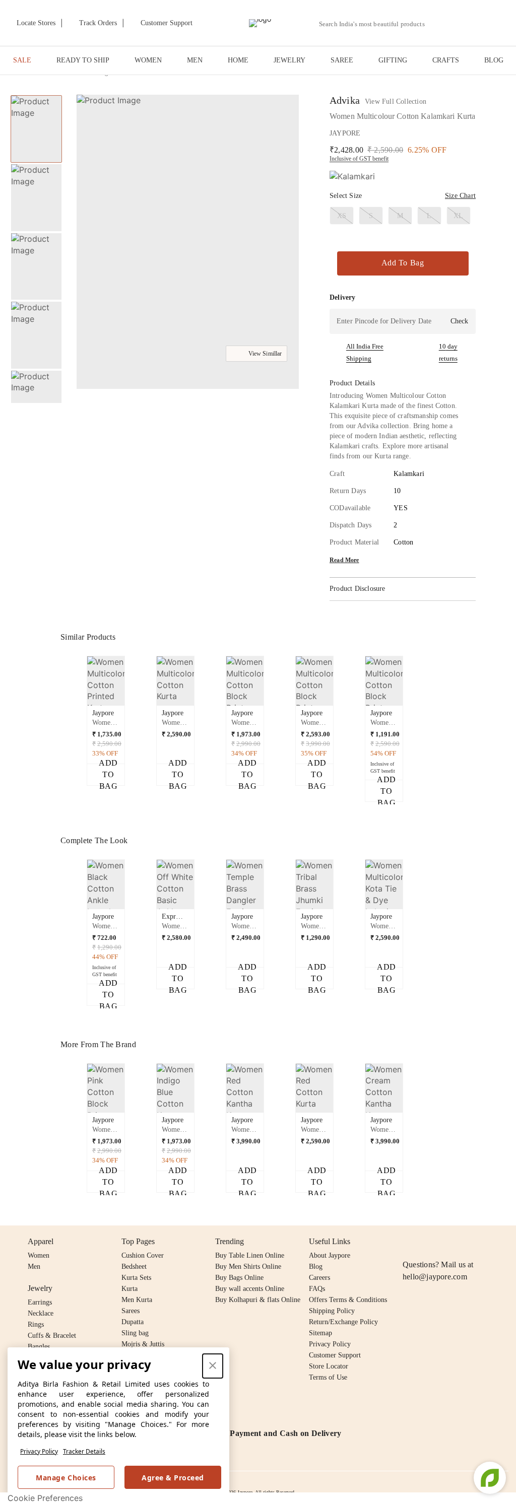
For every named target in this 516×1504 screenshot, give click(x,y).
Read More (344, 560)
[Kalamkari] (352, 176)
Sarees (130, 1311)
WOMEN (148, 60)
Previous (36, 95)
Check (459, 321)
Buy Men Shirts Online (248, 1266)
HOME (238, 60)
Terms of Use (328, 1377)
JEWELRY (289, 60)
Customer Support (335, 1355)
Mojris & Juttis (142, 1344)
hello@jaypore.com (435, 1276)
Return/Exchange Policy (343, 1322)
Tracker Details (84, 1451)
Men (34, 1266)
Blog (315, 1266)
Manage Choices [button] (66, 1477)
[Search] (438, 24)
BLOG (493, 60)
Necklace (40, 1313)
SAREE (342, 60)
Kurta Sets (136, 1277)
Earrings (40, 1302)
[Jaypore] (260, 23)
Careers (319, 1277)
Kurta (129, 1288)
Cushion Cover (142, 1255)
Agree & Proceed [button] (173, 1477)
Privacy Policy (39, 1451)
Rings (36, 1324)
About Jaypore (329, 1255)
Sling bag (135, 1333)
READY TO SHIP (82, 60)
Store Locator (328, 1366)
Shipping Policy (332, 1311)
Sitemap (320, 1333)
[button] (461, 23)
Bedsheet (134, 1266)
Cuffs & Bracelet (52, 1335)
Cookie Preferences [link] (45, 1498)
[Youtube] (467, 1242)
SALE (22, 60)
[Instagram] (409, 1242)
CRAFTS (445, 60)
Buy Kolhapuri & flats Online (257, 1300)
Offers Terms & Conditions (348, 1300)
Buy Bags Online (239, 1277)
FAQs (317, 1288)
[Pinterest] (486, 1242)
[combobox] (376, 24)
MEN (195, 60)
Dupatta (132, 1322)
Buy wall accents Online (249, 1288)
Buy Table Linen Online (249, 1255)
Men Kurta (136, 1300)
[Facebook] (428, 1242)
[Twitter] (447, 1242)
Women (38, 1255)
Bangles (39, 1346)
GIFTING (392, 60)
